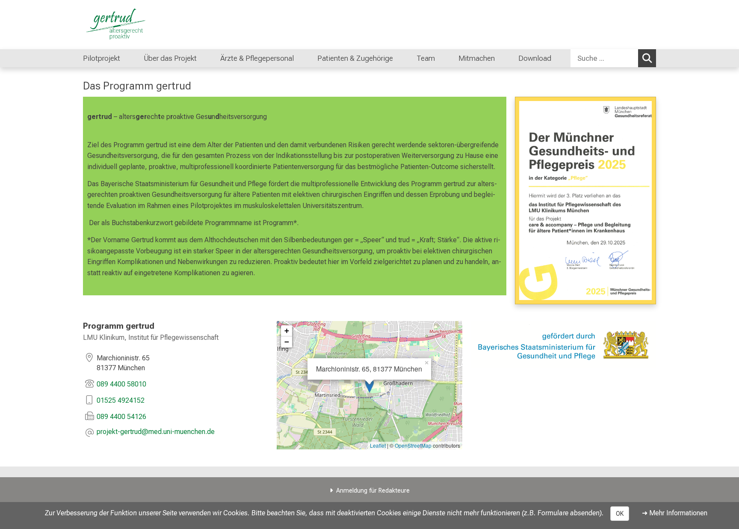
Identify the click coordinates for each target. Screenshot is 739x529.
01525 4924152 (121, 400)
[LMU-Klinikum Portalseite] (134, 24)
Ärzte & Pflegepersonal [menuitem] (257, 58)
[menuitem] (401, 58)
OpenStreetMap (413, 445)
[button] (156, 432)
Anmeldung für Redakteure (373, 490)
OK (620, 513)
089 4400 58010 (121, 384)
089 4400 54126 (121, 417)
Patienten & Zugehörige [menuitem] (355, 58)
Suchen (647, 58)
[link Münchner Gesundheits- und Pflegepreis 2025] (585, 200)
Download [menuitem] (534, 58)
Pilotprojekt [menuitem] (101, 58)
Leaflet (378, 445)
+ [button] (286, 330)
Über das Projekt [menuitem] (170, 58)
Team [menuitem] (426, 58)
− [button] (286, 341)
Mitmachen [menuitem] (476, 58)
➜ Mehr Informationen (674, 513)
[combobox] (613, 58)
